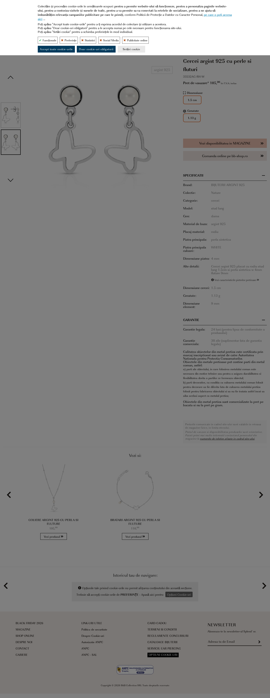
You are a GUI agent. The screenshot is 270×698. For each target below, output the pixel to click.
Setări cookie (131, 49)
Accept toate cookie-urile (56, 49)
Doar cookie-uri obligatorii (96, 49)
